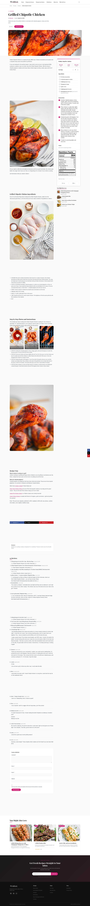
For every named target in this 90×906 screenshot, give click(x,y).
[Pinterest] (14, 893)
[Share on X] (88, 453)
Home (22, 2)
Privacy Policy (69, 890)
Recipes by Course (30, 2)
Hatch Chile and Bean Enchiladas (69, 200)
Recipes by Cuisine (40, 2)
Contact (51, 892)
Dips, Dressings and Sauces (38, 896)
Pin (74, 183)
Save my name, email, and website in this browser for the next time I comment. (27, 786)
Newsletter (69, 888)
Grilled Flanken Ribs (66, 196)
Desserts (35, 892)
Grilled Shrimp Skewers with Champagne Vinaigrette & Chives (19, 843)
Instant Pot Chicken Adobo (16, 493)
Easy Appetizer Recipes (37, 890)
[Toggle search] (79, 2)
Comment (14, 754)
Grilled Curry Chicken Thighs (68, 204)
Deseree (11, 18)
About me (56, 2)
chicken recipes (18, 486)
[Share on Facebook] (88, 450)
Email (13, 772)
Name (13, 766)
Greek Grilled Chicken (15, 496)
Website (13, 778)
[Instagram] (16, 893)
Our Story (52, 888)
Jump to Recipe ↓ (18, 26)
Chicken (19, 5)
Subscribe (54, 873)
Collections (49, 2)
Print (11, 26)
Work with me (62, 2)
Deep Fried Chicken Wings (16, 488)
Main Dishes (35, 888)
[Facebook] (11, 893)
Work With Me (52, 890)
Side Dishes (35, 894)
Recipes (14, 5)
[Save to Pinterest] (88, 455)
